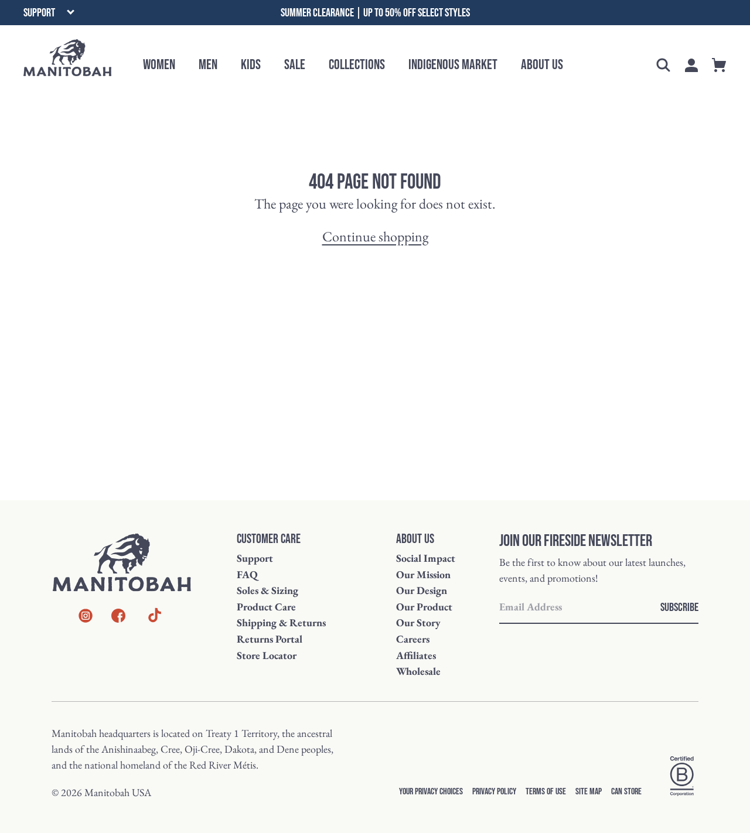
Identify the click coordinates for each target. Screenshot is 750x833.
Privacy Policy (494, 791)
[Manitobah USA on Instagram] (86, 618)
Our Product (424, 606)
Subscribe (679, 607)
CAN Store (626, 791)
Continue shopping (375, 236)
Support (255, 558)
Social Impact (425, 558)
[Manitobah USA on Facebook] (118, 618)
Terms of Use (546, 791)
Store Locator (266, 655)
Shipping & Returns (281, 622)
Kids (251, 64)
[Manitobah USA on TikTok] (154, 621)
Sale (294, 64)
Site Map (588, 791)
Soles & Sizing (267, 590)
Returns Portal (269, 639)
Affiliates (416, 655)
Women (159, 64)
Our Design (421, 590)
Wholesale (418, 671)
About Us (542, 64)
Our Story (418, 622)
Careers (412, 639)
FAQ (247, 574)
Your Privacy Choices (431, 791)
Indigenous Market (452, 64)
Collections (357, 64)
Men (208, 64)
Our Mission (423, 574)
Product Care (266, 606)
